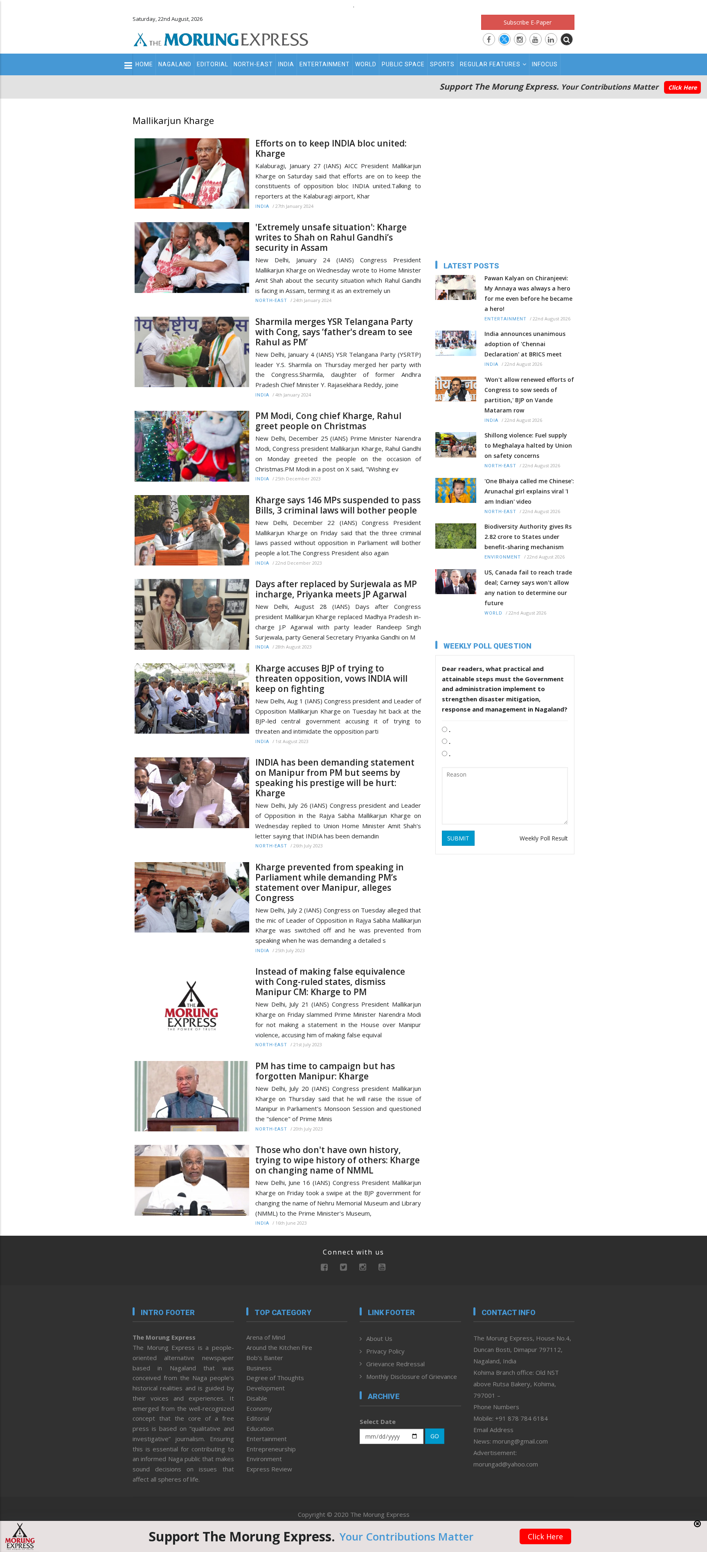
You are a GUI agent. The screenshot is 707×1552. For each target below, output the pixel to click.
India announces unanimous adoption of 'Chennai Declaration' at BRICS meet (524, 344)
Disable (256, 1398)
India (286, 64)
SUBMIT (458, 838)
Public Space (403, 64)
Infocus (545, 64)
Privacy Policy (385, 1351)
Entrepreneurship (271, 1449)
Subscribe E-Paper (528, 22)
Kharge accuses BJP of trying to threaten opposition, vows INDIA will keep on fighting (331, 678)
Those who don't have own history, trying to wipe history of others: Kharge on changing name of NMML (337, 1160)
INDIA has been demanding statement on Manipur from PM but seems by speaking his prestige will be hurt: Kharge (334, 777)
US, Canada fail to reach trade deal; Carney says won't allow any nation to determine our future (528, 587)
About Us (379, 1338)
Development (265, 1388)
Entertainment (324, 64)
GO (434, 1436)
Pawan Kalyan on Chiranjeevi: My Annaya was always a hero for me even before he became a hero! (528, 293)
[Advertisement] (96, 836)
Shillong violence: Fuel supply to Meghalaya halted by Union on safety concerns (528, 445)
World (365, 64)
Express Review (269, 1469)
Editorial (212, 64)
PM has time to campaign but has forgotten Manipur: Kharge (325, 1071)
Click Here (682, 87)
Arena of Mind (265, 1337)
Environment (502, 557)
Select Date (378, 1421)
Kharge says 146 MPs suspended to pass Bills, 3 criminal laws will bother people (338, 505)
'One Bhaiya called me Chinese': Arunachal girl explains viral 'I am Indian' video (529, 491)
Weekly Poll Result (544, 838)
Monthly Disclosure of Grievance (411, 1376)
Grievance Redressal (395, 1364)
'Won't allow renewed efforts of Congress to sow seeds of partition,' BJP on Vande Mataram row (529, 395)
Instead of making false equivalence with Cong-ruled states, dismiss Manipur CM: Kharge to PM (330, 981)
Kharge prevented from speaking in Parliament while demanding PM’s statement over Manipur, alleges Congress (329, 882)
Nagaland (174, 64)
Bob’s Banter (264, 1358)
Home (144, 64)
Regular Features (490, 64)
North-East (253, 64)
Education (260, 1428)
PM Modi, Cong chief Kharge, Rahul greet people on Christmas (328, 421)
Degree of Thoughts (275, 1378)
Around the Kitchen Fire (279, 1347)
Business (259, 1368)
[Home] (221, 38)
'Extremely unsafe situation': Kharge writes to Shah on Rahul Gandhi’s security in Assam (331, 237)
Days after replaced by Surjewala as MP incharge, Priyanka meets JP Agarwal (336, 589)
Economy (259, 1408)
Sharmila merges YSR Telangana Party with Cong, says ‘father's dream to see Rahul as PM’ (334, 332)
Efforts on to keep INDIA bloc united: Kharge (331, 148)
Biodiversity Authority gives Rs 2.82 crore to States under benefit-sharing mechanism (528, 537)
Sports (442, 64)
